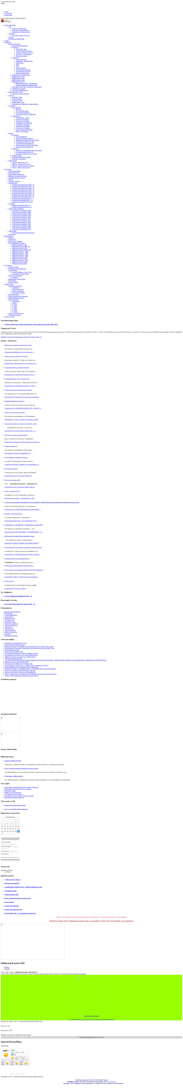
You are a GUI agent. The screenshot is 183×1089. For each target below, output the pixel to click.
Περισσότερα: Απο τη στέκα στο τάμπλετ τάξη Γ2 (20, 487)
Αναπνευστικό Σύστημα (23, 70)
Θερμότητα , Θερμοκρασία (24, 61)
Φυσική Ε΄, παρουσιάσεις (24, 54)
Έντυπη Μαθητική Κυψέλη (16, 243)
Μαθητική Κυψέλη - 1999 (20, 253)
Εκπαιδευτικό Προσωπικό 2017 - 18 (23, 186)
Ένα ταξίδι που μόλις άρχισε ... (14, 794)
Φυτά (17, 64)
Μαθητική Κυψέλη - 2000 (20, 255)
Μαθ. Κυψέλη (9, 236)
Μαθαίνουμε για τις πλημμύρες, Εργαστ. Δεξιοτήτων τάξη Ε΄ (18, 345)
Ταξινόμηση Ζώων (18, 289)
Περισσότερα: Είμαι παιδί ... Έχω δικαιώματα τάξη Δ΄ (21, 521)
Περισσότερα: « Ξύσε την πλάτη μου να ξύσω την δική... (22, 419)
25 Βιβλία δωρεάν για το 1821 (25, 142)
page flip (89, 1037)
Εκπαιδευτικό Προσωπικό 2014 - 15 (23, 191)
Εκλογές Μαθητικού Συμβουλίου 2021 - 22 (18, 596)
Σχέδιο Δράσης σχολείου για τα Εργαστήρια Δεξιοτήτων (17, 558)
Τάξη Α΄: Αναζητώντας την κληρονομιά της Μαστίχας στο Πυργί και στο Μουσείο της (24, 569)
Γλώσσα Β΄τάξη (17, 99)
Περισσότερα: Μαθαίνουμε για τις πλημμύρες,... (19, 352)
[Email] (7, 969)
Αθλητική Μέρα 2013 (12, 894)
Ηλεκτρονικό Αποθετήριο (16, 174)
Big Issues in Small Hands (16, 39)
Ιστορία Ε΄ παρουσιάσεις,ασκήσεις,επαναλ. (29, 150)
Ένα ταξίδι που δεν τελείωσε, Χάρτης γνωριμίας (19, 796)
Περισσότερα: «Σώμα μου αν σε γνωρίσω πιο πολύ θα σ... (22, 442)
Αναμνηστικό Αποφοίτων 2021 (21, 226)
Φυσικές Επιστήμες (14, 44)
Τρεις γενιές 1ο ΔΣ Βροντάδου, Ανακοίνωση (16, 809)
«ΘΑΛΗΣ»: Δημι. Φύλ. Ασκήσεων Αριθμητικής (27, 87)
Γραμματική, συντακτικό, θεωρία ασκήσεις (25, 104)
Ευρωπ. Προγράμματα (15, 275)
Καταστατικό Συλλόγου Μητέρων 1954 (15, 805)
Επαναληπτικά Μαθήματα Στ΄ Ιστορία (27, 140)
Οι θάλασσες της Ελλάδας (24, 123)
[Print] (7, 967)
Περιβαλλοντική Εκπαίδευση (17, 269)
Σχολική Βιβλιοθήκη (11, 615)
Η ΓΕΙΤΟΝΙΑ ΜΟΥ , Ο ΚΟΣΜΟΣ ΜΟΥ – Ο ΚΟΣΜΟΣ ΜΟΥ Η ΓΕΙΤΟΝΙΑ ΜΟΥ (24, 525)
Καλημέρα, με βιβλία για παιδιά (13, 760)
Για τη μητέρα (9, 902)
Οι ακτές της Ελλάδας (22, 121)
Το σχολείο (8, 169)
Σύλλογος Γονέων (10, 622)
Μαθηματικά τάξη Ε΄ (18, 82)
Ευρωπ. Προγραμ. (10, 25)
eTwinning (11, 34)
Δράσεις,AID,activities (19, 28)
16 (91, 1019)
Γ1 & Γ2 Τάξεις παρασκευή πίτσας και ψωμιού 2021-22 (21, 675)
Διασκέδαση (16, 301)
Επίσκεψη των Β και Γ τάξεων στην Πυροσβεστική (20, 672)
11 (81, 1019)
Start (85, 1016)
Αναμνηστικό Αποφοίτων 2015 (21, 217)
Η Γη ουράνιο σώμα (22, 111)
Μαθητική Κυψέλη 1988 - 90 (21, 246)
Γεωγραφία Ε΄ (16, 116)
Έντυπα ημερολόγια (14, 171)
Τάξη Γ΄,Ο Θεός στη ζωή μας (21, 167)
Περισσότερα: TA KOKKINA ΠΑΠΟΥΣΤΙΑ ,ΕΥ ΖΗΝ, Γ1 (23, 408)
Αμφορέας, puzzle (10, 791)
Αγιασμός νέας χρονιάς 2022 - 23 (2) (16, 643)
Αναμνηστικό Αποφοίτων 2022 (21, 210)
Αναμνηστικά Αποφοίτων (16, 209)
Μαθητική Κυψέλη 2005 (19, 263)
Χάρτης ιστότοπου (10, 630)
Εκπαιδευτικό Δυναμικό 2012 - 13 (22, 200)
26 (110, 1019)
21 (100, 1019)
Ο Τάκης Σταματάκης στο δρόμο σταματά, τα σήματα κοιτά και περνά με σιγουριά (23, 547)
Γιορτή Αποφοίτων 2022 (12, 650)
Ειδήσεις (11, 238)
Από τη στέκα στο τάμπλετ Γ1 (11, 468)
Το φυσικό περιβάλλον (23, 112)
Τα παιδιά (11, 203)
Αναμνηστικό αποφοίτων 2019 (21, 224)
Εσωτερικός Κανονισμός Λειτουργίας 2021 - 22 (20, 604)
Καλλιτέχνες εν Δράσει (15, 241)
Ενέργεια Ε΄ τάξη (21, 49)
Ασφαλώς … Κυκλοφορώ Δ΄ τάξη (12, 491)
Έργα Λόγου (12, 239)
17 (93, 1019)
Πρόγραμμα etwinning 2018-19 (14, 797)
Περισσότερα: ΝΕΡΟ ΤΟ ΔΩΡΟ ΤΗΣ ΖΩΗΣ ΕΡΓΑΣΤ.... (22, 543)
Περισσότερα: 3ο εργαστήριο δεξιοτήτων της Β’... (20, 374)
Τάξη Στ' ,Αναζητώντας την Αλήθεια (23, 166)
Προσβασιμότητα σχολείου (16, 178)
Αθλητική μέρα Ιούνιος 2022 (13, 658)
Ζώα (17, 66)
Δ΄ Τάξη (14, 308)
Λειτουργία (11, 234)
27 (112, 1019)
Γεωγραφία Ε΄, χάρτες (22, 118)
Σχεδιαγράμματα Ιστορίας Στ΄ (25, 143)
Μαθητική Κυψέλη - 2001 (20, 257)
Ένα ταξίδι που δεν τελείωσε (21, 35)
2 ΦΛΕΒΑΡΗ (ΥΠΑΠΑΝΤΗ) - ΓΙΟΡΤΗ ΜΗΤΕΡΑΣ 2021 (23, 887)
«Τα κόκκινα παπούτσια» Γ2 (11, 446)
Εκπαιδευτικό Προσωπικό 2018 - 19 (23, 184)
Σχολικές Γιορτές (13, 267)
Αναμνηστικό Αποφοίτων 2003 (21, 214)
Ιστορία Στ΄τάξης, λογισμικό (24, 138)
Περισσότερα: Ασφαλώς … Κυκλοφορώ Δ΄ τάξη (19, 498)
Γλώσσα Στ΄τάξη (17, 100)
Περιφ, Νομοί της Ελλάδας (24, 130)
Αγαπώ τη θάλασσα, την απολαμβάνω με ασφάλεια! (16, 457)
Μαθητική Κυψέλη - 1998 (20, 251)
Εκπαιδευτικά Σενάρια (15, 286)
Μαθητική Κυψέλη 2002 (19, 258)
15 (89, 1019)
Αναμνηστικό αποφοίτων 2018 (21, 222)
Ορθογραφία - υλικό (18, 102)
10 (79, 1019)
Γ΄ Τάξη (14, 306)
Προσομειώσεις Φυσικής (20, 46)
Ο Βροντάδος (12, 231)
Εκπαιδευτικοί (12, 183)
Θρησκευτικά (12, 160)
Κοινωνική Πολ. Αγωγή (15, 92)
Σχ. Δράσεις (8, 265)
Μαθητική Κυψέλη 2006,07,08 (21, 250)
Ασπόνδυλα (15, 287)
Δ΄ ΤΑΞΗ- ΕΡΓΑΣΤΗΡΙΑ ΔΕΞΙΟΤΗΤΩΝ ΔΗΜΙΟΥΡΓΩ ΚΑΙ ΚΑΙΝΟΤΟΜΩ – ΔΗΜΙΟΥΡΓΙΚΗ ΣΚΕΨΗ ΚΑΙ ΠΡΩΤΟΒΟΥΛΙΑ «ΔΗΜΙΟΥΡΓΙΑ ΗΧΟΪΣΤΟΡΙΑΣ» (42, 502)
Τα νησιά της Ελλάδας (22, 124)
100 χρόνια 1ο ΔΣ (13, 172)
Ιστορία (10, 133)
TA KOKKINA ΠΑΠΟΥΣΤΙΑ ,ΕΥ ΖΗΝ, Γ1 (14, 401)
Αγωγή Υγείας (12, 270)
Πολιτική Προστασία (11, 636)
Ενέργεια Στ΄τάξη (21, 59)
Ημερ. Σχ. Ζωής (9, 317)
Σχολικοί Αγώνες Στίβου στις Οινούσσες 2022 (19, 663)
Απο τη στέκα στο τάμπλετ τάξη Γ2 (12, 480)
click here (83, 974)
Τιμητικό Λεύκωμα (14, 181)
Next (94, 1016)
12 (83, 1019)
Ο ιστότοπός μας (10, 620)
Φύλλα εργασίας (13, 299)
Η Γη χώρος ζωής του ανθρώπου (26, 114)
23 (104, 1019)
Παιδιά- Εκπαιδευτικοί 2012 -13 (22, 207)
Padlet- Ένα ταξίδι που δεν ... (13, 792)
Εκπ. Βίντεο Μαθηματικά (20, 90)
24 (106, 1019)
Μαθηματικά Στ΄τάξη (18, 80)
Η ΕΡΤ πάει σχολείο (14, 315)
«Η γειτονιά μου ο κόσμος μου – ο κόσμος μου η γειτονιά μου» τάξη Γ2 (21, 423)
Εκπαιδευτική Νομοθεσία (12, 612)
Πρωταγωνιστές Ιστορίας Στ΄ (25, 147)
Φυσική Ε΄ (15, 47)
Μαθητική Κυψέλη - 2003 (20, 260)
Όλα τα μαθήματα (21, 136)
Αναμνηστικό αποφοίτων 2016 (21, 219)
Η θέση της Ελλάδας (22, 119)
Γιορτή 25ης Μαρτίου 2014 (13, 909)
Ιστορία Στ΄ (15, 135)
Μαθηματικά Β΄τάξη (18, 78)
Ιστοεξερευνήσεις (13, 294)
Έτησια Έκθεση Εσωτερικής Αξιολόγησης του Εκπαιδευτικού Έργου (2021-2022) (31, 324)
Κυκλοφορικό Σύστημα (23, 71)
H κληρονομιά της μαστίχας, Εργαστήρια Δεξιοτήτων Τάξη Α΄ (18, 390)
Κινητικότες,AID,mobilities (20, 30)
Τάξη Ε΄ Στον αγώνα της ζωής (21, 164)
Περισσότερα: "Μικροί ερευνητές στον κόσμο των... (21, 363)
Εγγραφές (7, 634)
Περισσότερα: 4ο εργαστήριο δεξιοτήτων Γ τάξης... (20, 386)
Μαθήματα (8, 42)
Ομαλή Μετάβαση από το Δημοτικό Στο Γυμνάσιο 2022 (22, 667)
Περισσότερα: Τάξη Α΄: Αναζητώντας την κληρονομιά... (21, 577)
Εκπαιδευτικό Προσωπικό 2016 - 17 (23, 188)
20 (98, 1019)
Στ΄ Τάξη (15, 311)
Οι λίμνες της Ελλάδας (23, 128)
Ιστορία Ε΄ (15, 148)
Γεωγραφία (11, 106)
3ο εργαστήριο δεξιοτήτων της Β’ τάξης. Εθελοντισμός (17, 367)
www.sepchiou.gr (111, 1081)
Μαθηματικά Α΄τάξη (18, 76)
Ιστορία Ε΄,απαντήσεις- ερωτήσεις (26, 154)
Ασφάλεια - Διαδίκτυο (11, 624)
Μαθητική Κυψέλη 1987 (19, 245)
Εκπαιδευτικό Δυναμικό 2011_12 (22, 198)
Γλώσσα (11, 95)
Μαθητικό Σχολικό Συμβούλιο (17, 176)
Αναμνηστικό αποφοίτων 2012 (21, 227)
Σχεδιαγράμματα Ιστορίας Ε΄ (24, 152)
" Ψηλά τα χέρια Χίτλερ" (13, 879)
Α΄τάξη (14, 303)
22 (102, 1019)
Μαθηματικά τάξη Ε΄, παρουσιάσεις (27, 83)
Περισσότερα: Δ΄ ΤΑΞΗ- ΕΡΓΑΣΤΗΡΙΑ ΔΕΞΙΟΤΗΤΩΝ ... (23, 509)
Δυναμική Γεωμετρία (18, 88)
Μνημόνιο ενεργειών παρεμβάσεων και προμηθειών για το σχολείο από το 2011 (29, 646)
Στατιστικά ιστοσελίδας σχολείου (15, 645)
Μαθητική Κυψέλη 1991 (19, 248)
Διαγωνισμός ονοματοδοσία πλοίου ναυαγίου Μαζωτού (21, 787)
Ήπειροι (18, 109)
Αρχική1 (11, 37)
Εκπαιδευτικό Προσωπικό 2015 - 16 (23, 190)
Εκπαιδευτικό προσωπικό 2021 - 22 (23, 196)
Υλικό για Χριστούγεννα (15, 313)
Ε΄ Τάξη (14, 310)
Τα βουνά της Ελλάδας (23, 126)
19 (96, 1019)
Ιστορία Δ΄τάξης (17, 155)
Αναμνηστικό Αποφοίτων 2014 (21, 215)
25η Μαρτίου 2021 (11, 891)
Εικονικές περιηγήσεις (19, 159)
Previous (90, 1016)
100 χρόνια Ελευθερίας (12, 883)
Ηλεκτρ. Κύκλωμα (18, 291)
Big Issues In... (9, 613)
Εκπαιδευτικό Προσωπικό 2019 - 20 (23, 193)
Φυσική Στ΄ (15, 58)
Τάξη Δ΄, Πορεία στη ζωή (20, 162)
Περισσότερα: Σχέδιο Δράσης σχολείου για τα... (19, 565)
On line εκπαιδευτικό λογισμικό (18, 296)
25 (108, 1019)
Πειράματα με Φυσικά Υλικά (21, 75)
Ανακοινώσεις (9, 617)
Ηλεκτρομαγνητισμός (22, 73)
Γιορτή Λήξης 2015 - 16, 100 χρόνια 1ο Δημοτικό (20, 913)
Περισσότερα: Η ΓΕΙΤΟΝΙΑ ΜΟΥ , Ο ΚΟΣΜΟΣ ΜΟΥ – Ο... (24, 532)
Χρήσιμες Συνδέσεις (11, 625)
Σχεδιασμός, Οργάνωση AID (21, 32)
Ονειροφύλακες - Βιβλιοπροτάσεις (14, 776)
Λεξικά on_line (9, 629)
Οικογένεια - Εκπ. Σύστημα (20, 94)
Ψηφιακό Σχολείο (10, 618)
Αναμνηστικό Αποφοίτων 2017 (21, 221)
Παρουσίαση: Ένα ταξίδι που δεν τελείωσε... (18, 789)
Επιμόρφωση (12, 281)
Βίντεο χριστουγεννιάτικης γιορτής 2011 (17, 898)
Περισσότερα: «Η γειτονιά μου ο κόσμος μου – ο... (20, 431)
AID (9, 27)
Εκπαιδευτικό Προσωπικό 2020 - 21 (23, 195)
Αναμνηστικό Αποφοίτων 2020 (21, 212)
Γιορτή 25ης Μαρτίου (12, 906)
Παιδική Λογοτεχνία (11, 632)
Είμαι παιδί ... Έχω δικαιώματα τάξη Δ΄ (13, 513)
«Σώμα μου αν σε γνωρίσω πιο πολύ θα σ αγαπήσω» (16, 435)
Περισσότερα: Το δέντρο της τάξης (15, 588)
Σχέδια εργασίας (13, 282)
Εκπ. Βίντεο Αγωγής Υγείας (20, 274)
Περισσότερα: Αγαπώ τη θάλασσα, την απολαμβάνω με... (22, 464)
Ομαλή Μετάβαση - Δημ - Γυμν (21, 272)
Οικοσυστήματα (21, 68)
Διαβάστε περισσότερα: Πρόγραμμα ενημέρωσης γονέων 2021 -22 (21, 337)
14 (87, 1019)
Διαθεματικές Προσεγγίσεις (16, 279)
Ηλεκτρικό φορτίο (21, 56)
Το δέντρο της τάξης (9, 581)
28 (114, 1019)
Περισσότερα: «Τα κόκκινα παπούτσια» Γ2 (18, 453)
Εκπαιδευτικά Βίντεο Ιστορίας (21, 157)
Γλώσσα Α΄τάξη (17, 97)
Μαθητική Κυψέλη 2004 (19, 262)
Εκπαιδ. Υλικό (9, 284)
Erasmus (14, 277)
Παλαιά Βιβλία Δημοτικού (16, 298)
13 (85, 1019)
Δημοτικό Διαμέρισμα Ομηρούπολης (23, 233)
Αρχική (7, 40)
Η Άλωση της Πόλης (18, 293)
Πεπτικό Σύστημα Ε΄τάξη (23, 51)
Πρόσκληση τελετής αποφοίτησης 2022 (17, 662)
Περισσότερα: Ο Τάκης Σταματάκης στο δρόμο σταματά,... (22, 554)
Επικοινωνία (8, 627)
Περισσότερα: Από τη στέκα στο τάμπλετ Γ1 (18, 476)
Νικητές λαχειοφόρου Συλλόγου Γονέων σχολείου (20, 670)
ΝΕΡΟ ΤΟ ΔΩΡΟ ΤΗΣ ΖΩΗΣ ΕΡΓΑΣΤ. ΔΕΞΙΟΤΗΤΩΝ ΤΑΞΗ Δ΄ (20, 536)
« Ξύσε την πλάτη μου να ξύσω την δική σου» (15, 412)
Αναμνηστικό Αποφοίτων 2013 (21, 229)
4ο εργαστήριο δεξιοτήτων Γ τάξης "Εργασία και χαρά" (17, 378)
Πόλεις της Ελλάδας (22, 131)
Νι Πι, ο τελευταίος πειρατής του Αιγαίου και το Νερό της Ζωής (21, 768)
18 (95, 1019)
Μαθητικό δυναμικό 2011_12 (21, 205)
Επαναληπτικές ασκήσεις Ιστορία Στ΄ (27, 145)
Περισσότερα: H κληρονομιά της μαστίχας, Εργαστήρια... (22, 397)
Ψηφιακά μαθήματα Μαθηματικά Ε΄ (27, 85)
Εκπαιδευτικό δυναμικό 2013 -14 (22, 202)
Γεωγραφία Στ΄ (16, 107)
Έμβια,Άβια (19, 63)
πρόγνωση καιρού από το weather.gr (17, 1073)
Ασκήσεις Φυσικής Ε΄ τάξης (24, 52)
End (97, 1016)
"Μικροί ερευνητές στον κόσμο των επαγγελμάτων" (16, 356)
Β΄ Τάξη (14, 305)
